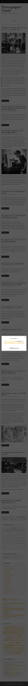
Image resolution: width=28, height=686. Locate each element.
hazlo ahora (19, 341)
